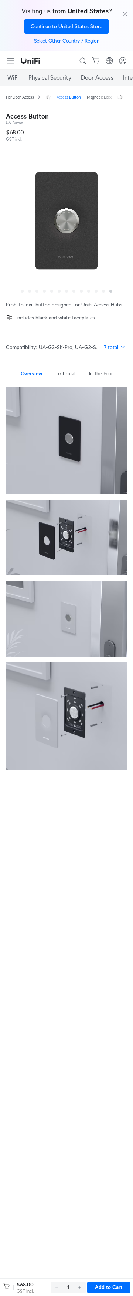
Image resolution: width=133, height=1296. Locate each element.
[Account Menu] (122, 60)
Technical (65, 373)
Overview (31, 373)
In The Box (100, 373)
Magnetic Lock (99, 97)
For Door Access (20, 97)
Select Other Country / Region (66, 41)
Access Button (69, 97)
